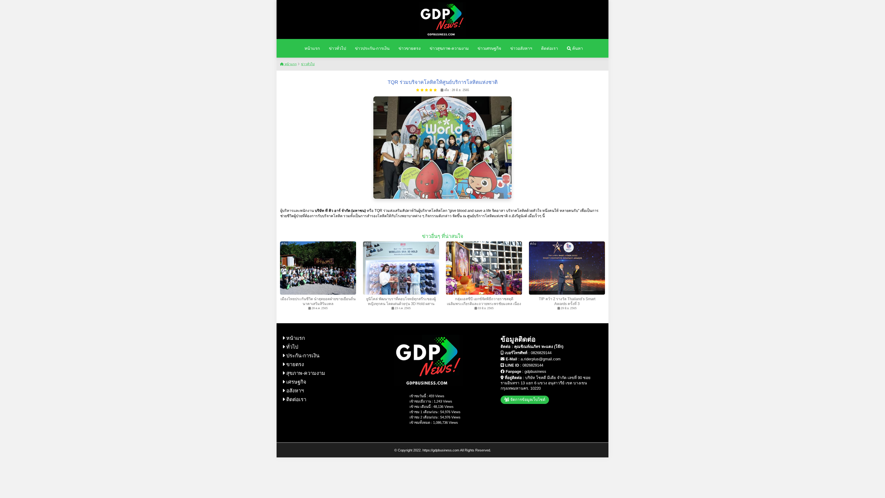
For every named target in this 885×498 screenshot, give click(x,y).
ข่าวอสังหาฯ (521, 48)
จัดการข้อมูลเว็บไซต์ (527, 399)
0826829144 (541, 353)
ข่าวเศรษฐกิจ (489, 48)
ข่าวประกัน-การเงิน (372, 48)
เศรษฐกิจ (295, 382)
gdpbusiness (535, 371)
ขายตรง (294, 364)
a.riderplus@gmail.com (540, 359)
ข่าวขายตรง (409, 48)
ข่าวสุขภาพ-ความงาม (449, 48)
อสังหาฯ (294, 391)
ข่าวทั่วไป (337, 48)
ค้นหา (577, 48)
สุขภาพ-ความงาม (305, 373)
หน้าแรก (312, 48)
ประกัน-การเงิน (302, 356)
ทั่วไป (291, 347)
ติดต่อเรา (549, 48)
